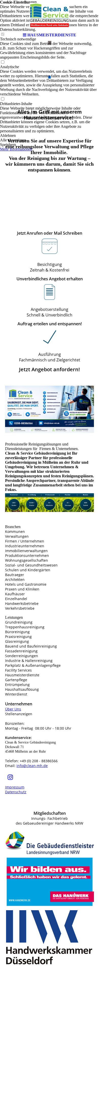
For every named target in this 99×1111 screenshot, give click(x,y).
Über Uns (13, 709)
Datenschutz (15, 791)
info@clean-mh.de (32, 765)
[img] (49, 15)
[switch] (2, 62)
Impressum (14, 787)
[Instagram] (10, 777)
